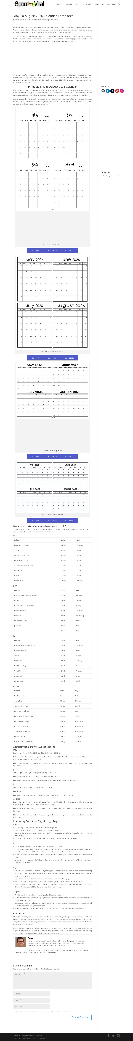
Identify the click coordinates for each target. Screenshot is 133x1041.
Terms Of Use (99, 4)
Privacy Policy (87, 4)
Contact (40, 1036)
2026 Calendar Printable (40, 20)
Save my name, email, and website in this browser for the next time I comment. (42, 1012)
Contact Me (111, 4)
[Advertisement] (52, 58)
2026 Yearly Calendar (64, 4)
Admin (17, 20)
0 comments (53, 20)
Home (77, 4)
